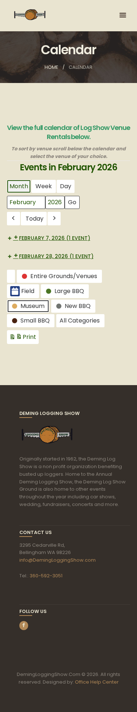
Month (18, 186)
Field (27, 291)
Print (22, 338)
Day (65, 186)
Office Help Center (97, 682)
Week (43, 186)
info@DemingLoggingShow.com (57, 560)
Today (34, 218)
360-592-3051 (46, 575)
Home (51, 67)
